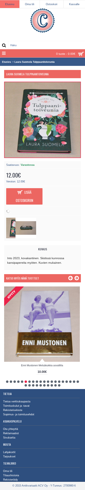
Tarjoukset (9, 456)
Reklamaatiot (11, 433)
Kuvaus (42, 249)
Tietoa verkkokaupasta (16, 401)
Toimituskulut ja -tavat (16, 405)
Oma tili (7, 471)
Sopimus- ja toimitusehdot (18, 414)
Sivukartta (9, 437)
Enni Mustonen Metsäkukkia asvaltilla (42, 365)
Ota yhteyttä (10, 428)
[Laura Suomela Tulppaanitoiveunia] (25, 237)
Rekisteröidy (10, 479)
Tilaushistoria (11, 475)
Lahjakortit (9, 452)
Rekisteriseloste (12, 410)
